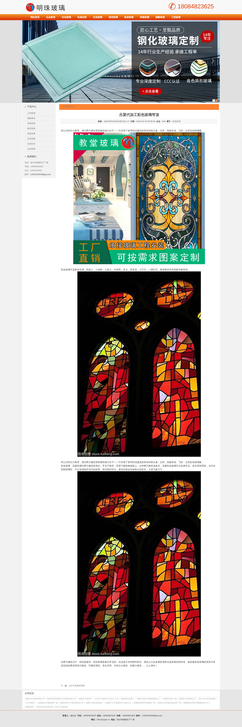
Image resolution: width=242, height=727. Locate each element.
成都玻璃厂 (30, 707)
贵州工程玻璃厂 (62, 707)
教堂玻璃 (129, 17)
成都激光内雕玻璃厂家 (48, 703)
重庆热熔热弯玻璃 (45, 707)
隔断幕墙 (160, 17)
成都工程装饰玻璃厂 (95, 703)
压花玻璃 (97, 17)
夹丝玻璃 (66, 17)
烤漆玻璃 (144, 17)
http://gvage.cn (103, 719)
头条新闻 (50, 17)
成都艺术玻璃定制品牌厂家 (169, 703)
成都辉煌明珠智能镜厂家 (144, 703)
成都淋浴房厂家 (170, 699)
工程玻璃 (175, 17)
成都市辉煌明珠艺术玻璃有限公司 (62, 699)
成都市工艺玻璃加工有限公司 (118, 703)
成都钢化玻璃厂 (127, 699)
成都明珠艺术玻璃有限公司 (72, 703)
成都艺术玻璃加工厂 (188, 699)
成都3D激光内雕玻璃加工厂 (148, 699)
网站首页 (35, 17)
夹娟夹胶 (82, 17)
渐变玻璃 (113, 17)
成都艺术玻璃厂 (86, 699)
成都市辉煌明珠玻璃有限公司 (116, 121)
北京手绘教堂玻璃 (77, 686)
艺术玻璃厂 (31, 703)
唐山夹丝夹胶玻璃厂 (208, 699)
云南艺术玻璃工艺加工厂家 (106, 699)
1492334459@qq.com (41, 174)
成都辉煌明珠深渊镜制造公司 (196, 703)
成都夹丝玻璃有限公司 (35, 699)
